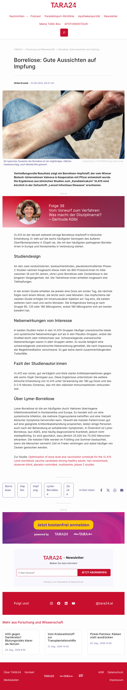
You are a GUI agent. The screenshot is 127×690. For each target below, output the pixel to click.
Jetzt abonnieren (94, 572)
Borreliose (8, 488)
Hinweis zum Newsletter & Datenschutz (63, 582)
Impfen (22, 488)
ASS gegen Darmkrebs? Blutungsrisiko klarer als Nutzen (19, 639)
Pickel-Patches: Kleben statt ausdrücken (105, 635)
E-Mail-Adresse (26, 572)
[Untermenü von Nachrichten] (27, 16)
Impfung (36, 488)
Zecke (68, 490)
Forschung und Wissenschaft (40, 622)
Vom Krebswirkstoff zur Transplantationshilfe (62, 637)
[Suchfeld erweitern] (64, 33)
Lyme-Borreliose (52, 490)
